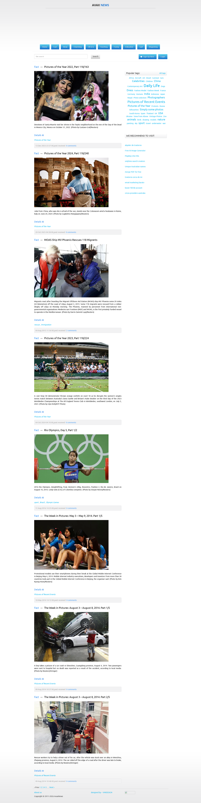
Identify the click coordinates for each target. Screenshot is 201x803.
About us (38, 792)
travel (148, 123)
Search (95, 56)
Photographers (156, 97)
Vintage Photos (155, 116)
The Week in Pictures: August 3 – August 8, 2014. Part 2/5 (77, 697)
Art (143, 78)
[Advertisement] (100, 25)
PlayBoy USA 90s (132, 156)
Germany (131, 94)
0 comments (71, 146)
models (153, 120)
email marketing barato (134, 182)
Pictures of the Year (42, 140)
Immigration (46, 325)
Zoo (164, 116)
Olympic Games (52, 502)
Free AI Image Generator (135, 151)
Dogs (163, 86)
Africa (131, 78)
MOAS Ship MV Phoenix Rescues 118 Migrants (70, 239)
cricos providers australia (135, 193)
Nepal (129, 98)
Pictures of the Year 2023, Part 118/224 (66, 338)
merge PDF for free (133, 172)
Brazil (42, 502)
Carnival (155, 78)
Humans (139, 94)
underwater (156, 123)
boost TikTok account (133, 188)
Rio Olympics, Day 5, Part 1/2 (60, 430)
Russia (162, 106)
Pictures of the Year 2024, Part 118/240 (66, 153)
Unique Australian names (135, 166)
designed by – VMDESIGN (101, 792)
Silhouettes (134, 110)
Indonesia (155, 94)
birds (139, 120)
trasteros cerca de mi (133, 177)
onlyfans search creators (135, 161)
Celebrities (138, 81)
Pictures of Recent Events (44, 594)
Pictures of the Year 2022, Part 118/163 (66, 66)
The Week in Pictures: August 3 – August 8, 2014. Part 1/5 (77, 607)
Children (149, 81)
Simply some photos (151, 109)
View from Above (141, 116)
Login (163, 57)
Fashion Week (153, 90)
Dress (130, 90)
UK (156, 113)
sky (136, 123)
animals (131, 119)
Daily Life (152, 85)
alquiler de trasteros (133, 145)
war (164, 123)
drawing (145, 120)
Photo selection (140, 98)
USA (160, 113)
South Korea (134, 113)
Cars (162, 78)
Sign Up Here (148, 57)
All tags (162, 73)
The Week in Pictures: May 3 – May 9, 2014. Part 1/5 (73, 515)
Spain (143, 113)
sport (36, 502)
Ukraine (129, 116)
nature (161, 119)
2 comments (71, 330)
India (147, 93)
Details (37, 135)
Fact (36, 66)
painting (130, 123)
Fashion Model (140, 90)
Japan (162, 94)
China (157, 81)
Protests (154, 106)
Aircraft (138, 78)
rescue (37, 325)
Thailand (149, 113)
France (163, 90)
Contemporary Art (134, 86)
